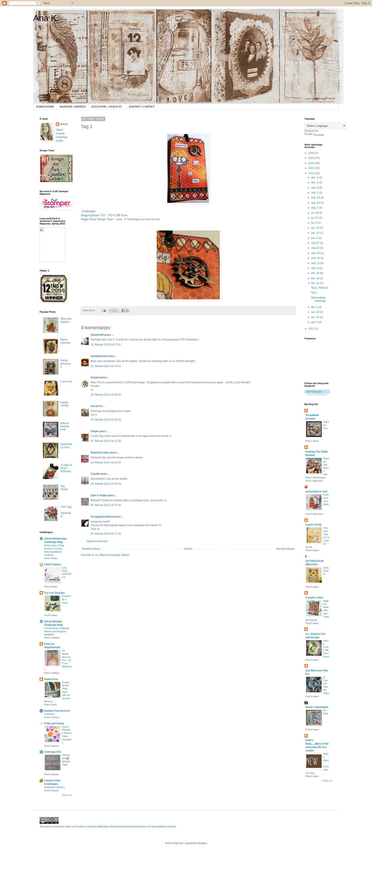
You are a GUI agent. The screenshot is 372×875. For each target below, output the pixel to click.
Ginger (95, 431)
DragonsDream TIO (93, 215)
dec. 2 (315, 182)
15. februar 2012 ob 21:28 (106, 440)
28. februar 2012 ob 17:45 (106, 533)
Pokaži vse (67, 795)
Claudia (95, 473)
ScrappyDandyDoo (102, 516)
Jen (93, 406)
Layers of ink (313, 524)
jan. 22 (315, 317)
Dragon (95, 377)
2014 (311, 163)
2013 (311, 168)
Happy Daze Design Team (97, 219)
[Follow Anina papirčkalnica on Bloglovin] (317, 394)
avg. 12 (316, 202)
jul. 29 (315, 212)
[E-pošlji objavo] (104, 310)
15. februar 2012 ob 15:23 (106, 419)
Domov (188, 548)
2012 (311, 173)
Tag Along (63, 488)
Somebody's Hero (66, 446)
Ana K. (46, 18)
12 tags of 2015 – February (66, 468)
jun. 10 (315, 232)
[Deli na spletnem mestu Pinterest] (127, 310)
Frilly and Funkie (54, 723)
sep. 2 (315, 192)
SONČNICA (326, 570)
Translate (318, 134)
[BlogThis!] (115, 310)
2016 (311, 153)
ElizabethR (97, 334)
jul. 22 (315, 217)
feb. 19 (315, 278)
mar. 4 (315, 268)
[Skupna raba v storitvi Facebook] (123, 310)
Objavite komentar (97, 541)
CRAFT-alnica (52, 564)
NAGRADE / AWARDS (73, 106)
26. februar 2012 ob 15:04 (106, 505)
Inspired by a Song (66, 599)
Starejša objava (285, 548)
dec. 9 (315, 177)
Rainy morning (65, 341)
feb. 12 (315, 283)
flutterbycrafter (100, 452)
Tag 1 (314, 292)
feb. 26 (315, 273)
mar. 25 (316, 253)
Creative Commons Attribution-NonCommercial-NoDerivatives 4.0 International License (125, 826)
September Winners (54, 787)
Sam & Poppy (99, 495)
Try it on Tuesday (54, 592)
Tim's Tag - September (65, 512)
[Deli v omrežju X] (119, 310)
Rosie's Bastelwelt (316, 707)
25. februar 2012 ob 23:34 (106, 483)
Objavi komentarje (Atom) (114, 555)
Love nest (66, 381)
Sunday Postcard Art (57, 710)
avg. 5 (315, 207)
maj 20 (315, 247)
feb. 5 (314, 307)
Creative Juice (314, 597)
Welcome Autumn (65, 320)
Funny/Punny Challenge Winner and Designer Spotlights (56, 631)
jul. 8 (314, 222)
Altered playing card (64, 426)
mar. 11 (315, 263)
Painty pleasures (65, 363)
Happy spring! (64, 404)
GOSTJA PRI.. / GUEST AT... (107, 106)
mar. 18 (316, 258)
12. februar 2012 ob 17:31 (106, 344)
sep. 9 (315, 187)
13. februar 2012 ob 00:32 (106, 394)
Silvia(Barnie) (99, 356)
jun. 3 (314, 238)
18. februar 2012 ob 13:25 (106, 462)
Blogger (202, 843)
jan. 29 (315, 312)
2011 (311, 328)
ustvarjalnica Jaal (316, 491)
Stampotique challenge (318, 299)
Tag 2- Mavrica (319, 287)
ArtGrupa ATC (52, 751)
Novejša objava (91, 548)
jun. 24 (315, 227)
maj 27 (315, 242)
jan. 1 (314, 322)
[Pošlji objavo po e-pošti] (111, 310)
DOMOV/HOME (45, 106)
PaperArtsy (51, 679)
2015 (311, 157)
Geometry (49, 714)
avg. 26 (316, 197)
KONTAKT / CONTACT (142, 106)
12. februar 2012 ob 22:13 (106, 366)
